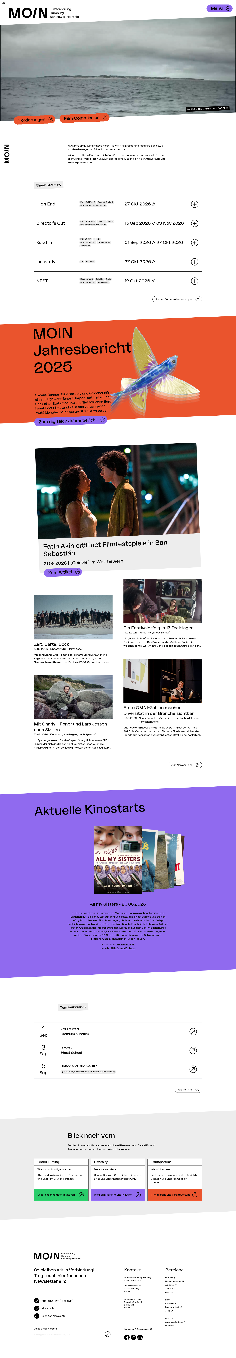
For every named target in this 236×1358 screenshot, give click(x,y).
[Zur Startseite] (7, 154)
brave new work (125, 944)
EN (3, 3)
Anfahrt (127, 1291)
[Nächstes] (177, 860)
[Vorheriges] (59, 860)
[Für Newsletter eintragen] (107, 1334)
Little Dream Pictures (122, 948)
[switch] (53, 1300)
